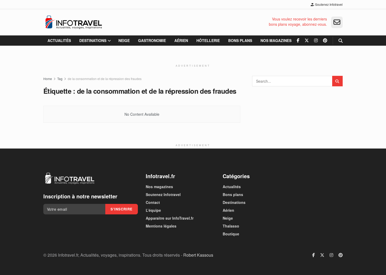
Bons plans (240, 40)
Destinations (92, 40)
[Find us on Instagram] (316, 40)
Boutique (231, 233)
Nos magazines (275, 40)
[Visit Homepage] (73, 22)
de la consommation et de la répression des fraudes (105, 78)
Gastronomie (152, 40)
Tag (59, 78)
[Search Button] (340, 40)
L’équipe (153, 210)
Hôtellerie (208, 40)
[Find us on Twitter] (307, 40)
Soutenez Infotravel (328, 4)
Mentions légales (161, 226)
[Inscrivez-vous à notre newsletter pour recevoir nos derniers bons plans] (337, 22)
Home (47, 78)
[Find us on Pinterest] (325, 40)
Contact (153, 202)
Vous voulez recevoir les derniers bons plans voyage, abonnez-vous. (298, 22)
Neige (124, 40)
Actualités (59, 40)
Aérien (181, 40)
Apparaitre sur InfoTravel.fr (170, 218)
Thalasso (231, 226)
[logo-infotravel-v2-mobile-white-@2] (69, 178)
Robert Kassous (198, 255)
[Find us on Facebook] (298, 40)
